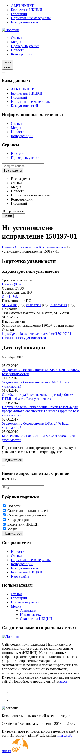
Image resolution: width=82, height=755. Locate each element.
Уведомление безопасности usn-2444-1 (32, 382)
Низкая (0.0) (11, 284)
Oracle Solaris (12, 297)
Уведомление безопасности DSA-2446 (31, 423)
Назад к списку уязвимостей (24, 338)
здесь (63, 681)
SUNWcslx (58, 305)
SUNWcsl (33, 305)
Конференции (22, 54)
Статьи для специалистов (27, 515)
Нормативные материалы (31, 18)
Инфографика (31, 614)
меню (7, 67)
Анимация (28, 610)
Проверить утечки (25, 46)
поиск (7, 62)
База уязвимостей (24, 22)
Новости (17, 50)
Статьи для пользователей (27, 511)
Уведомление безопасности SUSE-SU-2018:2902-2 (41, 370)
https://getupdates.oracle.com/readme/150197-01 (36, 334)
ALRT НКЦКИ (23, 6)
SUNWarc (9, 305)
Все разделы (13, 170)
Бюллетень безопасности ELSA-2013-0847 (35, 436)
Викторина (19, 153)
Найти (8, 216)
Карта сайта (20, 576)
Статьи (16, 38)
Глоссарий (19, 14)
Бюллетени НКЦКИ (26, 10)
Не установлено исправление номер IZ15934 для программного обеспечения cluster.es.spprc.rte (40, 409)
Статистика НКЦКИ (36, 619)
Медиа (16, 42)
